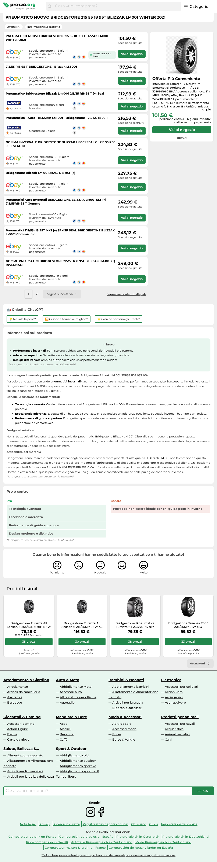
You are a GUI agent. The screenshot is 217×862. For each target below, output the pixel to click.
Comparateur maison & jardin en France (75, 848)
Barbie (12, 734)
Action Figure (17, 729)
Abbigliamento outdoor (78, 761)
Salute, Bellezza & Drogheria (19, 749)
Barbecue (14, 702)
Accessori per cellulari (181, 687)
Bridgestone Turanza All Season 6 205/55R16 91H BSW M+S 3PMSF (29, 625)
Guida (153, 824)
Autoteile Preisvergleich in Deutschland (101, 842)
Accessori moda (124, 729)
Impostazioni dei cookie (179, 824)
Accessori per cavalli (180, 724)
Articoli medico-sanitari (25, 771)
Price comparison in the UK (47, 842)
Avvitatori (14, 697)
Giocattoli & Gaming (22, 717)
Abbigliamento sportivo (78, 766)
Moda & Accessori (125, 717)
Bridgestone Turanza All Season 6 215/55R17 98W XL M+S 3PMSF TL (81, 625)
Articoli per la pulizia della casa (30, 776)
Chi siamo (138, 824)
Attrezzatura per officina (78, 697)
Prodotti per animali (180, 717)
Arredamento (17, 687)
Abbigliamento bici (74, 755)
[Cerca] (49, 6)
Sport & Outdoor (71, 749)
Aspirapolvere (175, 702)
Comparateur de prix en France (32, 837)
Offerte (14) (14, 26)
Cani (168, 739)
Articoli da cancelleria (23, 692)
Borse (116, 734)
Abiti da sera (121, 724)
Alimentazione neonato (25, 755)
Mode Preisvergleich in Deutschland (163, 842)
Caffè (64, 739)
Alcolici (65, 729)
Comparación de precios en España (86, 837)
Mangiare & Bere (71, 717)
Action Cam (174, 692)
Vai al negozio (182, 130)
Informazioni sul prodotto (43, 26)
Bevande (67, 734)
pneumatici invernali (65, 381)
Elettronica (171, 680)
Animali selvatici (177, 734)
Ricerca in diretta (66, 824)
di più (206, 109)
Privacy (44, 824)
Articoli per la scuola (127, 702)
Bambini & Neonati (126, 680)
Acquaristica (174, 729)
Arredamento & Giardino (26, 680)
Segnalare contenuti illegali (126, 294)
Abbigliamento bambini (130, 687)
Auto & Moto (67, 680)
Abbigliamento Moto (76, 687)
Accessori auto (71, 692)
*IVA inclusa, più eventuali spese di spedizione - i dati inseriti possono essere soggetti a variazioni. (108, 855)
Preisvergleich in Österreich (137, 837)
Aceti (64, 724)
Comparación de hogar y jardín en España (141, 848)
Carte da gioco (18, 739)
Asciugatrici (174, 697)
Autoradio (67, 702)
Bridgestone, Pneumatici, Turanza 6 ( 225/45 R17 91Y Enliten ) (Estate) (134, 625)
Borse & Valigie (123, 739)
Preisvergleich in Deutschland (185, 837)
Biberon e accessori (127, 708)
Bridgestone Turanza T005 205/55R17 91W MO (188, 625)
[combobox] (117, 6)
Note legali (28, 824)
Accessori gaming (21, 724)
